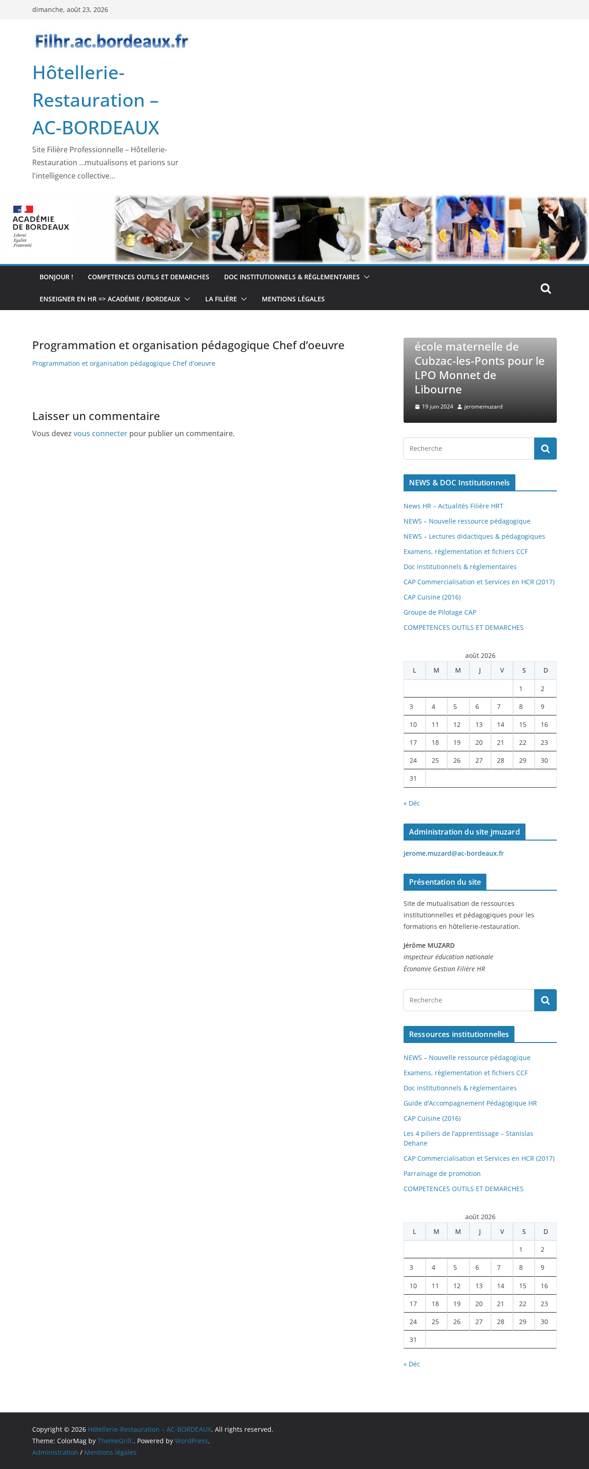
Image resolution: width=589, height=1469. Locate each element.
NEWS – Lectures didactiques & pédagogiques (474, 536)
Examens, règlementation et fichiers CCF (466, 551)
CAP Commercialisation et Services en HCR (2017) (479, 581)
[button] (365, 277)
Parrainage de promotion (442, 1173)
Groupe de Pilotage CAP (440, 612)
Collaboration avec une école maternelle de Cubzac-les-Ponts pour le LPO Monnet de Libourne (480, 360)
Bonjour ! (56, 276)
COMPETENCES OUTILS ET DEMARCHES (148, 276)
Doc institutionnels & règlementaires (292, 276)
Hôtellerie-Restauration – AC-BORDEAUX (95, 99)
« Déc (412, 803)
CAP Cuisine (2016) (432, 597)
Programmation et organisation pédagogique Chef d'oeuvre (123, 363)
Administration (55, 1452)
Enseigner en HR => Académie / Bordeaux (110, 298)
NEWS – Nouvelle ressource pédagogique (467, 521)
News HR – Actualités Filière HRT (453, 505)
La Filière (221, 298)
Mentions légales (293, 298)
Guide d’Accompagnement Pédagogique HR (470, 1103)
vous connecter (100, 433)
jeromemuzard (483, 406)
